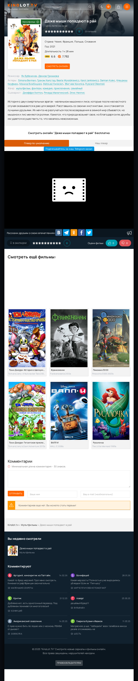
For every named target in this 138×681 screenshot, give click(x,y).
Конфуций (16, 610)
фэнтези (36, 88)
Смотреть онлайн (57, 66)
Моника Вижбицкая (30, 83)
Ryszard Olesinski (95, 83)
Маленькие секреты (22, 587)
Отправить (15, 493)
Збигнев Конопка (74, 83)
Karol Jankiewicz (90, 80)
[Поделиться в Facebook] (81, 232)
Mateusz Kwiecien (53, 83)
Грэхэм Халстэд (46, 80)
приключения (62, 88)
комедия (48, 88)
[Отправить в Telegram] (66, 232)
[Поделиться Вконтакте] (58, 232)
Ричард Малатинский (56, 92)
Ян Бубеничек (29, 76)
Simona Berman (27, 80)
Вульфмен (79, 607)
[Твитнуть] (89, 232)
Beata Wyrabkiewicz (68, 80)
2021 (52, 46)
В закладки (20, 243)
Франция (68, 41)
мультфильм (23, 88)
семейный (76, 88)
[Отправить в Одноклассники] (74, 232)
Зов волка (16, 633)
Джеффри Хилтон (33, 92)
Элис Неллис (77, 92)
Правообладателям (69, 662)
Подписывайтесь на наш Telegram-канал (69, 148)
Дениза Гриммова (48, 76)
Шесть (77, 633)
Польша (78, 41)
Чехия (58, 41)
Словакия (90, 41)
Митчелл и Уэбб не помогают (90, 587)
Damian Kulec (107, 80)
